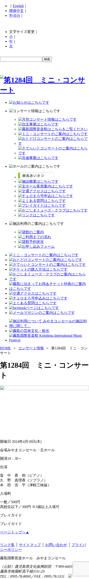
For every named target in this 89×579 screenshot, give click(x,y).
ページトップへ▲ (14, 532)
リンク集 (7, 545)
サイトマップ (30, 545)
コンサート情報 (31, 348)
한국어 (14, 15)
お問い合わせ (56, 545)
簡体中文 (16, 11)
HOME (5, 348)
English (18, 6)
